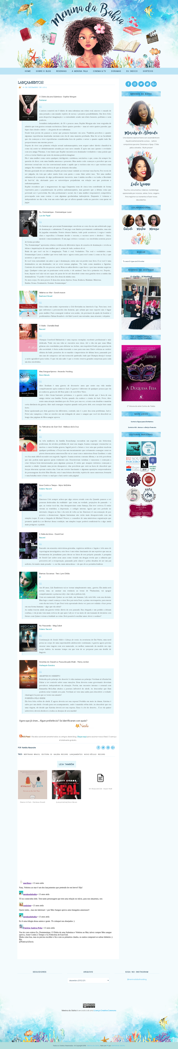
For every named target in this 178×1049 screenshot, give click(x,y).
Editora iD (47, 754)
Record (101, 754)
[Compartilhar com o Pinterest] (108, 747)
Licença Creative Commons (105, 1010)
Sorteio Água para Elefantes (142, 422)
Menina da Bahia (93, 1045)
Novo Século (90, 754)
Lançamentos (76, 754)
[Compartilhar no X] (103, 747)
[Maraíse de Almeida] (141, 134)
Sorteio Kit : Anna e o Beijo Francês (142, 427)
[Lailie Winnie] (141, 186)
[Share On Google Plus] (113, 747)
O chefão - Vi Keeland (141, 276)
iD (40, 577)
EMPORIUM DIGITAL (118, 1045)
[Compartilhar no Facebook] (98, 747)
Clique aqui (82, 736)
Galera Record (45, 488)
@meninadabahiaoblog (137, 979)
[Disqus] (67, 843)
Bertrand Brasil (32, 754)
